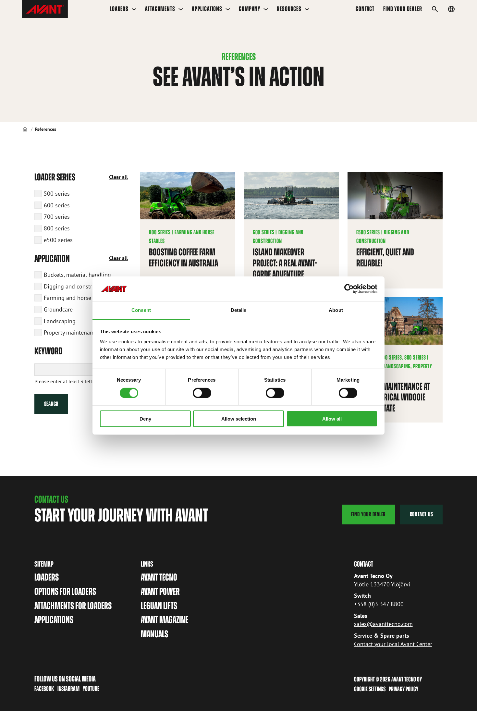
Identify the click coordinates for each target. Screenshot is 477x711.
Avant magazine (164, 619)
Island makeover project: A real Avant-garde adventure (285, 263)
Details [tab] (239, 310)
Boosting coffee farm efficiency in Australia (183, 257)
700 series (57, 216)
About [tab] (336, 310)
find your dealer (368, 514)
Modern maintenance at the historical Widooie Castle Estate (393, 397)
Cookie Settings (369, 689)
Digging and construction (76, 286)
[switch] (202, 392)
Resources (289, 8)
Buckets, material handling (77, 274)
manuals (154, 634)
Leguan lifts (159, 605)
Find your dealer (402, 8)
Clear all (118, 177)
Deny (145, 419)
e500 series (58, 240)
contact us (421, 514)
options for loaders (65, 591)
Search (51, 403)
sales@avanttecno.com (383, 624)
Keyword (48, 351)
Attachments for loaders (73, 605)
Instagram (68, 688)
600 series (57, 205)
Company (249, 8)
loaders (46, 577)
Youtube (91, 688)
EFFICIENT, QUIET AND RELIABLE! (385, 257)
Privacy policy (403, 689)
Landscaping (60, 321)
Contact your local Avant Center (393, 644)
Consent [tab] (141, 310)
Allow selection (238, 419)
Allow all (332, 419)
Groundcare (58, 309)
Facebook (44, 688)
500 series (57, 193)
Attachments (160, 8)
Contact (365, 8)
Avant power (160, 591)
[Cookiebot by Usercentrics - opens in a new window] (349, 289)
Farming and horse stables (77, 297)
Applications (207, 8)
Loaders (119, 8)
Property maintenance (71, 332)
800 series (57, 228)
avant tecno (159, 577)
